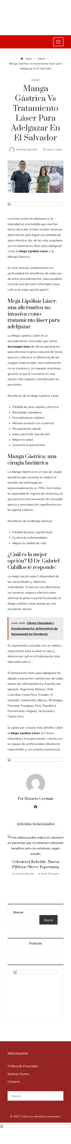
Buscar (18, 912)
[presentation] (11, 865)
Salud (35, 80)
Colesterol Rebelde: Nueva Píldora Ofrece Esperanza (35, 864)
